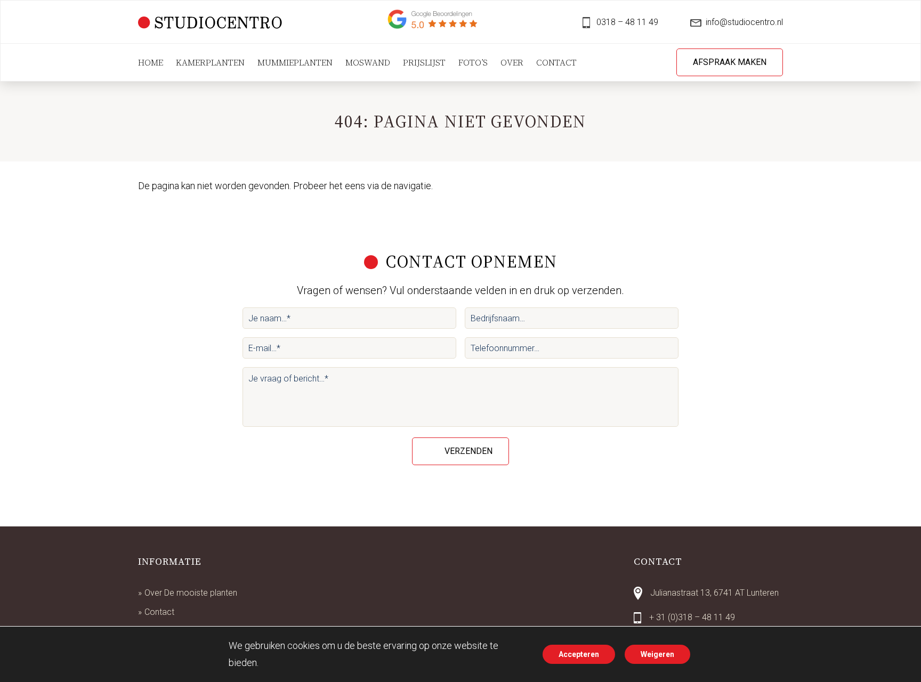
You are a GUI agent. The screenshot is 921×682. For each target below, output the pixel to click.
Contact (159, 612)
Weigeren (657, 654)
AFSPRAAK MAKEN (729, 62)
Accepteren (579, 654)
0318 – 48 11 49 (626, 22)
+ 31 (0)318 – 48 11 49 (692, 617)
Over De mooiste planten (190, 593)
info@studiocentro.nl (744, 22)
